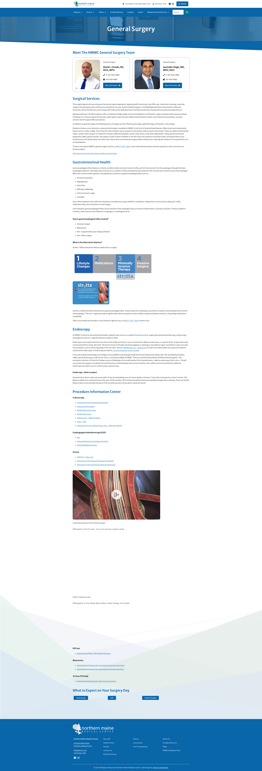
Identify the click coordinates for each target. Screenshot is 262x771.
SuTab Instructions (84, 414)
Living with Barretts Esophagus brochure (92, 441)
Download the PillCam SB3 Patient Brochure (94, 653)
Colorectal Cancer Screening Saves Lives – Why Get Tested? (99, 426)
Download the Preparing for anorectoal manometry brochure (100, 669)
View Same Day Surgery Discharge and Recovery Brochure (95, 153)
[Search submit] (187, 12)
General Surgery (109, 62)
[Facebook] (170, 4)
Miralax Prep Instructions (86, 410)
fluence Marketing (160, 768)
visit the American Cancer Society (126, 350)
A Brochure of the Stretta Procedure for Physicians (96, 465)
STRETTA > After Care (85, 457)
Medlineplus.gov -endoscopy (134, 348)
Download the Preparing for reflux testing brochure (96, 681)
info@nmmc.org (80, 750)
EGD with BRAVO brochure (87, 445)
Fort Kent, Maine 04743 (83, 746)
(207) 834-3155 (80, 753)
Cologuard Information (86, 406)
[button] (78, 12)
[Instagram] (173, 4)
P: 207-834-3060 (112, 75)
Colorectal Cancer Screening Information (92, 403)
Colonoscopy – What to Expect (89, 418)
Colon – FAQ (81, 422)
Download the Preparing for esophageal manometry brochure (100, 665)
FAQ (78, 438)
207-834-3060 (124, 146)
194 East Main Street (82, 743)
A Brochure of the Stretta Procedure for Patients (95, 461)
